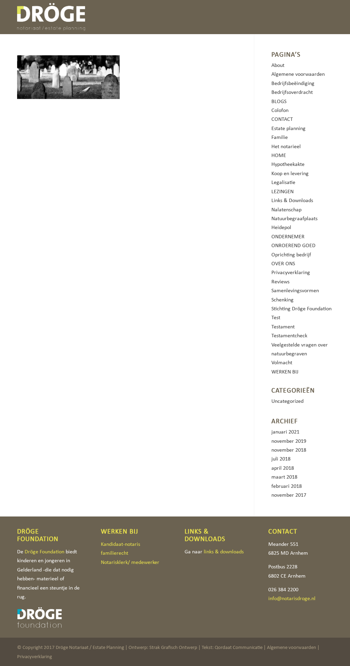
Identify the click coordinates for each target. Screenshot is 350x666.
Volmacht (281, 362)
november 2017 (288, 495)
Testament (283, 326)
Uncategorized (287, 401)
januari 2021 (285, 431)
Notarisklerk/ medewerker (130, 562)
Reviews (280, 281)
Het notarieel (286, 146)
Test (275, 317)
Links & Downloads (292, 200)
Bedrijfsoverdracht (292, 92)
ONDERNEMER (288, 236)
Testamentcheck (289, 335)
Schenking (282, 299)
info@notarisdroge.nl (291, 598)
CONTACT (282, 119)
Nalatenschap (286, 209)
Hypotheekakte (288, 164)
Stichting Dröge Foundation (301, 308)
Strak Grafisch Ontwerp (173, 647)
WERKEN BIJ (284, 371)
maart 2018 (284, 476)
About (277, 65)
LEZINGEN (282, 191)
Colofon (279, 110)
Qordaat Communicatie (238, 647)
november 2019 (288, 441)
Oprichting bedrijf (291, 254)
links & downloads (224, 551)
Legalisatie (283, 182)
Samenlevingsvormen (295, 290)
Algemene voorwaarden (298, 74)
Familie (279, 137)
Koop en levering (290, 173)
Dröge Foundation (44, 551)
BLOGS (278, 101)
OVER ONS (283, 263)
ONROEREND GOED (293, 245)
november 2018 (288, 450)
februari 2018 (286, 486)
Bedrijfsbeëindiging (292, 83)
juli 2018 (281, 458)
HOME (278, 155)
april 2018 (282, 468)
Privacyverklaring (290, 272)
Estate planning (288, 128)
